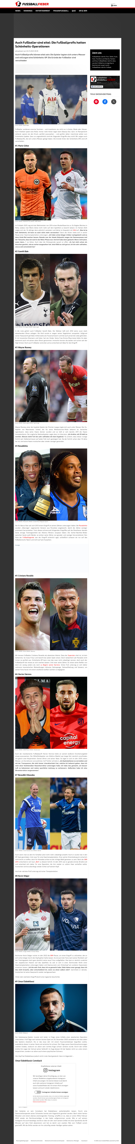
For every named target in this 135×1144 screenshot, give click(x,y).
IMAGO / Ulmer (22, 651)
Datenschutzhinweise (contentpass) (54, 1140)
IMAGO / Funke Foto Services (26, 850)
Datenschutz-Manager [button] (73, 1140)
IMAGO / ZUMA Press (24, 749)
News (17, 11)
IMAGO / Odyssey (30, 651)
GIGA (117, 1140)
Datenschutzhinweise (36, 1140)
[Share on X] (113, 101)
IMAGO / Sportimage (24, 125)
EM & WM (83, 11)
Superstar (71, 655)
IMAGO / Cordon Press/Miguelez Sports (38, 521)
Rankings (28, 11)
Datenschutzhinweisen (39, 1102)
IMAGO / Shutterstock (35, 749)
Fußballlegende (28, 537)
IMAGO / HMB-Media (36, 221)
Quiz (74, 11)
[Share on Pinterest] (96, 101)
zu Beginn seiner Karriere (50, 665)
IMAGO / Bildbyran (23, 1033)
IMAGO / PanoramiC (23, 521)
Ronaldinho (83, 525)
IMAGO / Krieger (23, 951)
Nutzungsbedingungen (22, 1140)
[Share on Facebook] (105, 101)
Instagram (24, 1107)
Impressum (84, 1140)
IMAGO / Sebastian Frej (24, 221)
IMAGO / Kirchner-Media (33, 951)
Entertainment (43, 11)
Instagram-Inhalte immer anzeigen (55, 1092)
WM (51, 955)
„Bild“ (37, 862)
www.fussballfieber (103, 1140)
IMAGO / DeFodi (37, 850)
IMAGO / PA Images (23, 327)
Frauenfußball (61, 11)
